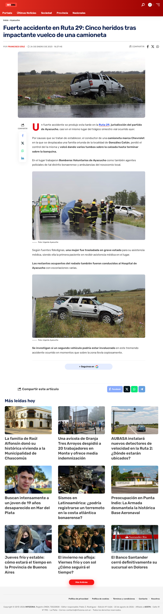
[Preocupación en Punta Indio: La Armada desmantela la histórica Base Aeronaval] (134, 480)
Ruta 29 (104, 124)
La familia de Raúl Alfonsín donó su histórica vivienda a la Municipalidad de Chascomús (25, 448)
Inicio (5, 20)
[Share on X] (152, 46)
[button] (143, 4)
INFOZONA (30, 607)
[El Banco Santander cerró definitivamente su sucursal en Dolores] (134, 539)
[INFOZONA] (11, 4)
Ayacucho (15, 20)
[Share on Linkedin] (22, 158)
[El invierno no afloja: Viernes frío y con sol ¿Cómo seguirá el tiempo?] (81, 539)
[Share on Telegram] (141, 389)
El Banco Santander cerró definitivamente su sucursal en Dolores (134, 562)
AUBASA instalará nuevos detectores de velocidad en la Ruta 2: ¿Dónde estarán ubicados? (132, 448)
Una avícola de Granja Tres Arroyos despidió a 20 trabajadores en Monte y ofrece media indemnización (79, 448)
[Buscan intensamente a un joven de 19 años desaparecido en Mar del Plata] (28, 480)
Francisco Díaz (16, 46)
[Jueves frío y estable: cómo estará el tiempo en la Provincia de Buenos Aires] (28, 539)
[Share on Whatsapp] (157, 46)
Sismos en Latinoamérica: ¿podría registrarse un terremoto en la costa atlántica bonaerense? (81, 508)
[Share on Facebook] (147, 46)
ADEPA (147, 607)
